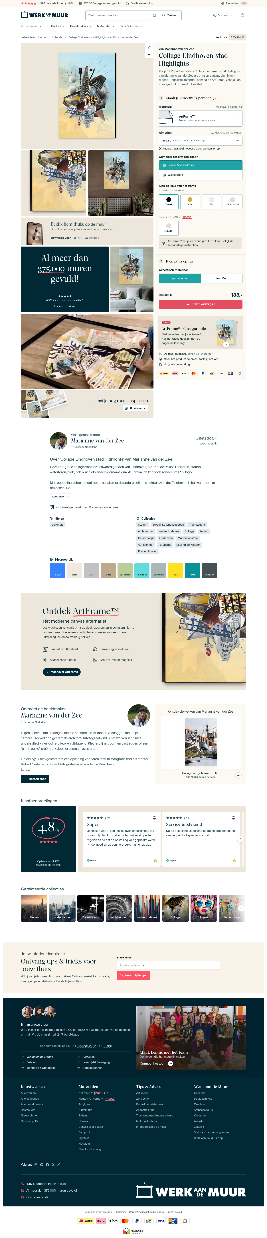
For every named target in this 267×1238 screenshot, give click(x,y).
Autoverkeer (145, 545)
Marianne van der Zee (179, 49)
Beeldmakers (79, 26)
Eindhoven (166, 538)
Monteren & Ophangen (41, 1068)
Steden (142, 524)
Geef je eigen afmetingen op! (191, 148)
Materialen (104, 26)
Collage (189, 531)
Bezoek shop (205, 438)
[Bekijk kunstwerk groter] (149, 47)
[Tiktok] (59, 1165)
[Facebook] (47, 1165)
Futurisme (165, 545)
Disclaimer (120, 1212)
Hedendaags (146, 538)
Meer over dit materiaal (229, 106)
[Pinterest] (42, 1165)
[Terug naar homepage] (44, 14)
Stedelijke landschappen (168, 524)
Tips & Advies (129, 26)
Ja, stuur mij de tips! (133, 975)
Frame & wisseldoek (181, 165)
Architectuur (146, 531)
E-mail (108, 1046)
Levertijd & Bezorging (96, 1062)
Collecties (54, 26)
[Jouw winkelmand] (242, 15)
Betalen (32, 1062)
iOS (80, 238)
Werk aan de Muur (211, 1086)
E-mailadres (125, 957)
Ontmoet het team (153, 1063)
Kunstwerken (29, 26)
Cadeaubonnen (92, 1068)
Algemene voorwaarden (98, 1212)
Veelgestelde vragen (40, 1057)
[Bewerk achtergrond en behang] (149, 54)
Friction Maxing (147, 551)
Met (224, 278)
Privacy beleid (174, 1212)
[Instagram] (36, 1165)
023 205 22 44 (87, 1046)
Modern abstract (188, 538)
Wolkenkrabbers (169, 531)
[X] (53, 1165)
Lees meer (206, 443)
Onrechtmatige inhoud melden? (146, 1212)
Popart (203, 531)
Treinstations (197, 524)
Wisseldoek (175, 175)
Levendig (58, 524)
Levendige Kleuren (188, 545)
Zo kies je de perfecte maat (226, 132)
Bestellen (88, 1057)
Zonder (182, 278)
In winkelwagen (204, 304)
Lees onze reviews (64, 306)
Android (94, 238)
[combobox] (118, 15)
